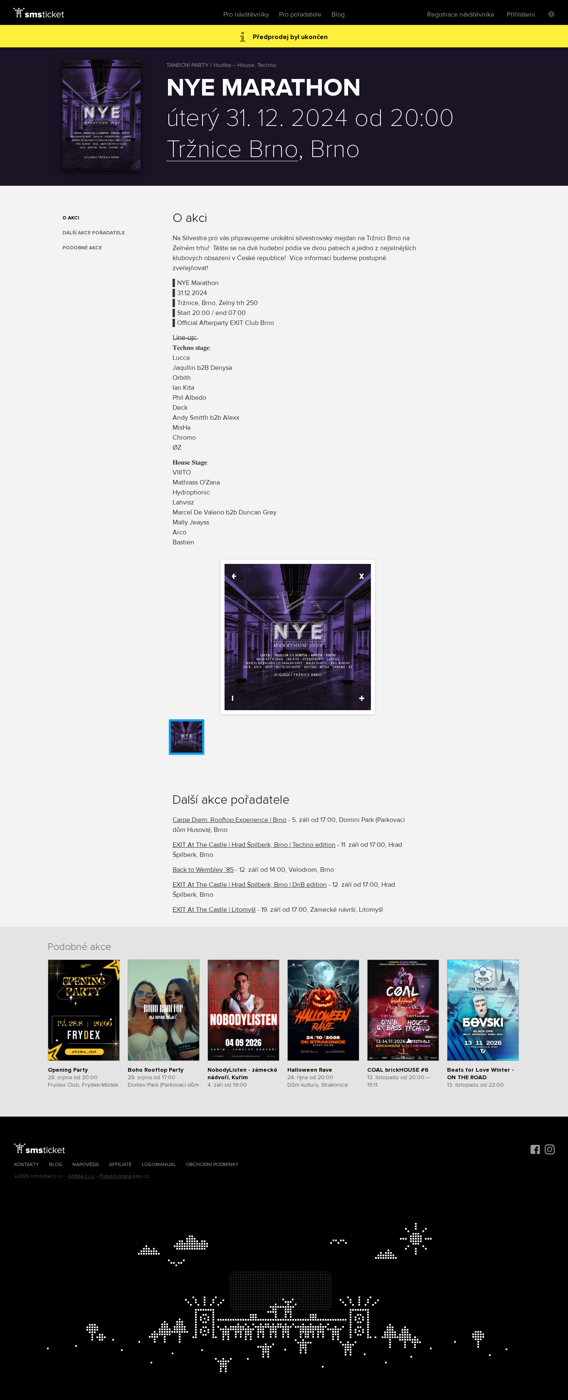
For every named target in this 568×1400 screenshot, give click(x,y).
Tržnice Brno (232, 150)
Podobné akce (82, 248)
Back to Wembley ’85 (203, 870)
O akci (70, 218)
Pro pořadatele (300, 14)
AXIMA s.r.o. (81, 1176)
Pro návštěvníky (246, 14)
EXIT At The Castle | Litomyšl (214, 909)
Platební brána (115, 1176)
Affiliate (120, 1164)
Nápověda (85, 1164)
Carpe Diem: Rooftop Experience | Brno (229, 820)
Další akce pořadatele (93, 233)
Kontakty (26, 1164)
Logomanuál (159, 1164)
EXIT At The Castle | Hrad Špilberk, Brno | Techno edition (254, 845)
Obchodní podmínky (212, 1164)
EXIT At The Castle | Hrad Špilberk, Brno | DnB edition (250, 885)
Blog (338, 14)
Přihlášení (521, 14)
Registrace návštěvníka (460, 14)
